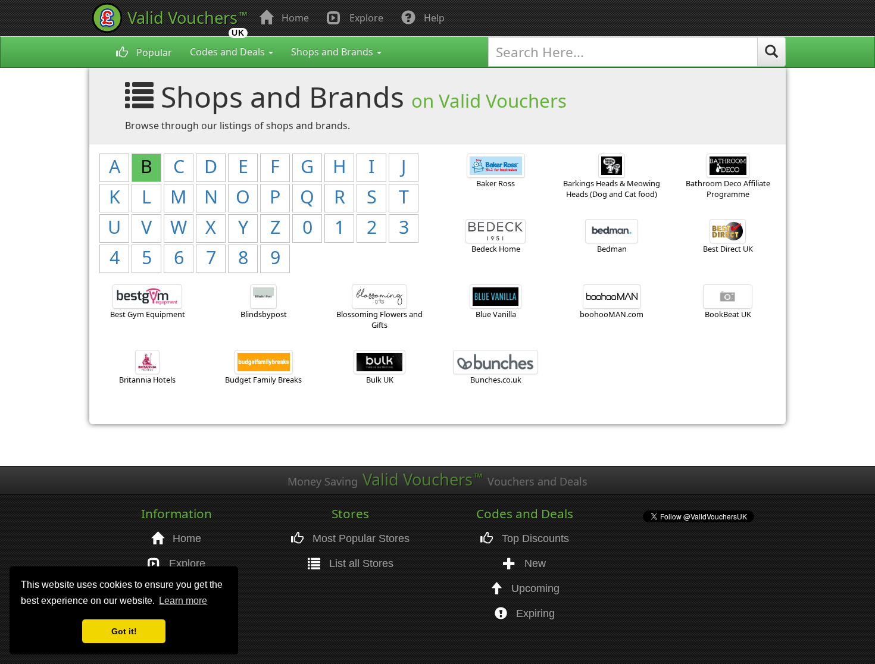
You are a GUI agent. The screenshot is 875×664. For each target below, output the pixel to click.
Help (433, 17)
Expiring (534, 613)
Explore (365, 17)
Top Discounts (534, 538)
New (533, 563)
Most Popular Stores (360, 538)
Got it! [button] (124, 631)
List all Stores (359, 563)
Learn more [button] (183, 601)
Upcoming (534, 588)
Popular (153, 52)
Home (294, 17)
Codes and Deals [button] (228, 51)
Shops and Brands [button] (333, 51)
